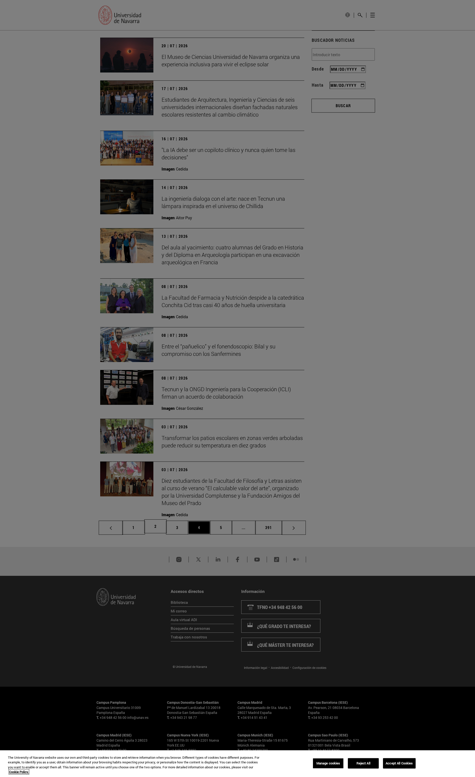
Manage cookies (328, 763)
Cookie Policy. (19, 772)
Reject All (363, 763)
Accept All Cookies (399, 763)
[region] (237, 763)
